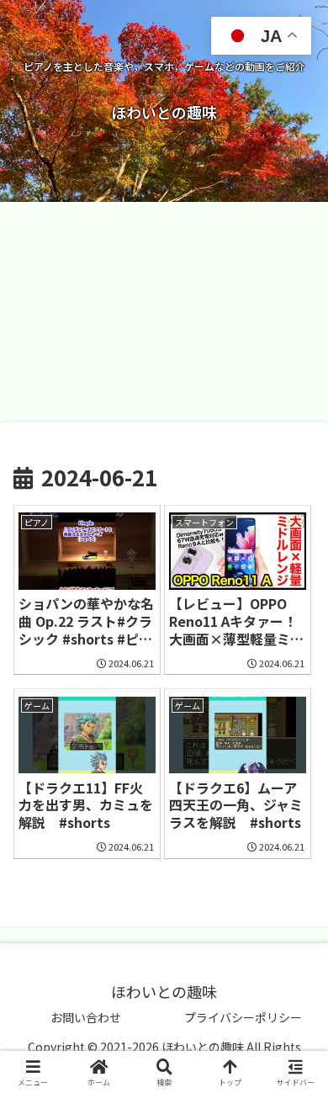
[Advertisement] (164, 311)
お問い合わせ (85, 1017)
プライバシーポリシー (243, 1017)
